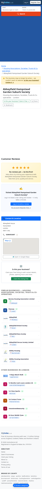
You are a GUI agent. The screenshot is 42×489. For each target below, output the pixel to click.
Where (24, 7)
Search (22, 14)
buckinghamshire (24, 478)
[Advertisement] (21, 38)
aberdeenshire (5, 476)
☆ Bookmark (8, 105)
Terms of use (5, 467)
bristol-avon (14, 478)
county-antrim (24, 483)
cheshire (31, 481)
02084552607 (10, 235)
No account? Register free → (21, 208)
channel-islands (23, 481)
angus (13, 476)
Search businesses (7, 454)
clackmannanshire (6, 483)
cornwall (15, 483)
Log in (26, 2)
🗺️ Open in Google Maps (21, 257)
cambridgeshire (36, 478)
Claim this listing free (21, 279)
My (7, 2)
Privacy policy (5, 465)
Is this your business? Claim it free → (16, 101)
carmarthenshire (12, 481)
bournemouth (5, 478)
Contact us (4, 462)
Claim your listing (7, 457)
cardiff (4, 481)
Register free (35, 2)
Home (3, 66)
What (4, 7)
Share (36, 101)
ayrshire (18, 476)
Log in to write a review (21, 204)
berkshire (34, 476)
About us (4, 459)
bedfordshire (26, 476)
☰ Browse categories (21, 485)
